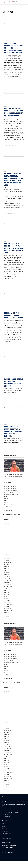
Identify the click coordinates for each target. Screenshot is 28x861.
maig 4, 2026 (9, 82)
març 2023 (7, 598)
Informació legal (5, 808)
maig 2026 (6, 529)
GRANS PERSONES (6, 842)
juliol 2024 (7, 566)
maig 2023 (6, 594)
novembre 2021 (8, 616)
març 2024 (7, 574)
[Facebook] (3, 857)
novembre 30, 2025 (10, 213)
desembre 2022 (8, 604)
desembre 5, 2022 (10, 396)
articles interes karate (10, 490)
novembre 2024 (8, 560)
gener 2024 (7, 578)
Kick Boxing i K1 (8, 504)
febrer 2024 (7, 576)
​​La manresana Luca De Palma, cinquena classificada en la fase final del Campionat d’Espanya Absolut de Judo (14, 179)
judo (5, 41)
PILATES (4, 836)
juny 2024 (6, 568)
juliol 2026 (7, 525)
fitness (6, 496)
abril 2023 (7, 596)
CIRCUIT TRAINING (6, 833)
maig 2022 (6, 614)
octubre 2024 (7, 562)
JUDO (3, 824)
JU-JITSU (4, 828)
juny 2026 (6, 527)
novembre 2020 (8, 618)
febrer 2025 (7, 556)
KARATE (4, 826)
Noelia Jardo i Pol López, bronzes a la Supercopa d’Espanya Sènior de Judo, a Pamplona (13, 432)
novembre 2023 (8, 582)
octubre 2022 (7, 608)
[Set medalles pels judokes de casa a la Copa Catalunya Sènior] (14, 300)
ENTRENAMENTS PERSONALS (9, 845)
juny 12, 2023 (9, 346)
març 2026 (7, 701)
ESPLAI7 (4, 850)
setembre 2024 (8, 564)
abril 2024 (7, 572)
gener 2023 (7, 602)
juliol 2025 (7, 548)
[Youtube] (8, 857)
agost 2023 (7, 588)
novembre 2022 (8, 606)
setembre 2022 (8, 610)
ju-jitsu (6, 498)
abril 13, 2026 (9, 145)
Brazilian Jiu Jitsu (9, 492)
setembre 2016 (8, 620)
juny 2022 (6, 612)
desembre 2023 (8, 580)
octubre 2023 (7, 584)
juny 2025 (6, 550)
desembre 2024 (8, 558)
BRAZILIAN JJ (5, 831)
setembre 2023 (8, 586)
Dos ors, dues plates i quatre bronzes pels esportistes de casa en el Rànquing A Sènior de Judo (14, 248)
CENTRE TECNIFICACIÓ (7, 852)
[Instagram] (13, 857)
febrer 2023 (7, 600)
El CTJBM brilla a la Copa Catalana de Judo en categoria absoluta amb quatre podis (13, 112)
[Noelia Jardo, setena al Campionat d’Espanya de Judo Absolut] (14, 364)
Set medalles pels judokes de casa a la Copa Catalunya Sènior (13, 315)
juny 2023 (6, 592)
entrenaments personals (11, 494)
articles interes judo (10, 486)
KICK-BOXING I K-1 (6, 838)
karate (6, 502)
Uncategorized (8, 506)
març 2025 (7, 554)
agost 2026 (7, 523)
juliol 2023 (7, 590)
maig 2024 (6, 570)
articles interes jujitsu (10, 488)
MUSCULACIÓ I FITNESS (7, 847)
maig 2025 (6, 552)
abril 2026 (7, 531)
